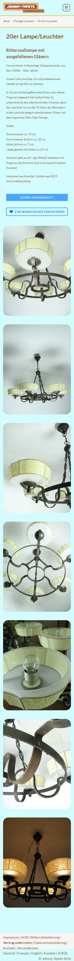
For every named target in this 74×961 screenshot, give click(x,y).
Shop (6, 21)
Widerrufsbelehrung (44, 937)
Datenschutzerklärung (50, 943)
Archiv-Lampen (47, 21)
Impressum (11, 937)
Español (49, 953)
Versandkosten (27, 948)
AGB (24, 937)
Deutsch (9, 953)
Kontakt (9, 948)
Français (23, 953)
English (36, 953)
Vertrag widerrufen (17, 943)
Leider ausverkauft (37, 197)
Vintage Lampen (23, 21)
